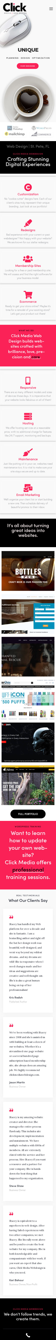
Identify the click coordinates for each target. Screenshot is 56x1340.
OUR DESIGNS (27, 66)
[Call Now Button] (28, 1335)
